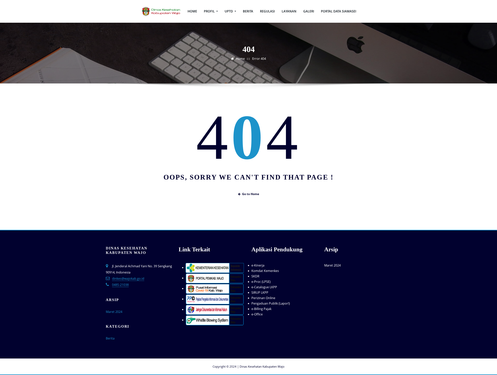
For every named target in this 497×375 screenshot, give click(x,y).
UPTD (229, 11)
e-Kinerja (257, 265)
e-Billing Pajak (261, 309)
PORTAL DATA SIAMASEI (338, 11)
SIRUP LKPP (259, 292)
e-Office (257, 314)
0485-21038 (120, 285)
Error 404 (259, 58)
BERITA (248, 11)
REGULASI (267, 11)
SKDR (255, 276)
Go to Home (250, 194)
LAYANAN (289, 11)
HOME (192, 11)
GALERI (308, 11)
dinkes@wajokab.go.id (128, 278)
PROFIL (209, 11)
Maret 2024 (114, 312)
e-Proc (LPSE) (261, 282)
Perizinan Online (263, 298)
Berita (110, 338)
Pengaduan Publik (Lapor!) (270, 303)
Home (240, 58)
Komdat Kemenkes (265, 271)
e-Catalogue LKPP (264, 287)
